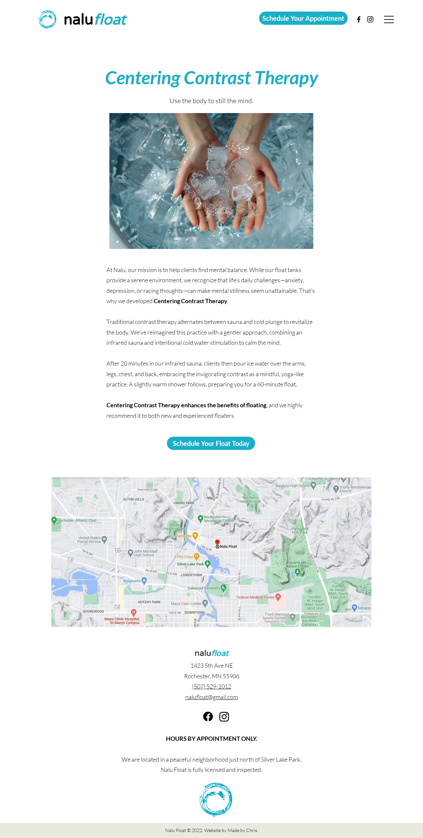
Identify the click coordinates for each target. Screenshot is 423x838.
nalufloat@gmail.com (211, 696)
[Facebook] (208, 716)
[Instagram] (224, 716)
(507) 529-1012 (211, 686)
